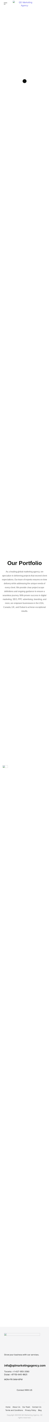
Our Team (26, 1407)
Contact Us (36, 1407)
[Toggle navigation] (5, 3)
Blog (40, 1410)
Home (8, 1407)
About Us (16, 1407)
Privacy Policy (30, 1410)
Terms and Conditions (14, 1410)
